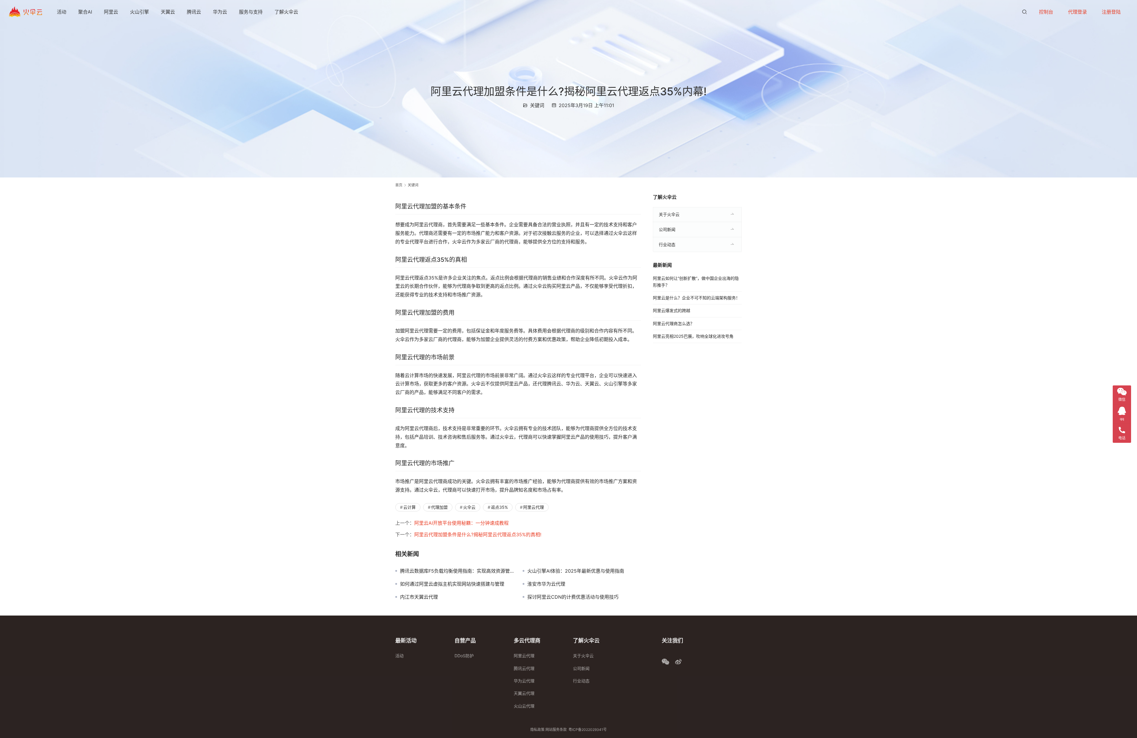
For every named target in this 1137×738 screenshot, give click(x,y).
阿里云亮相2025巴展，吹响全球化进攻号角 (693, 336)
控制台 (1046, 12)
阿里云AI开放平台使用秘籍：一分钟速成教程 (461, 523)
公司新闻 (667, 229)
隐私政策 (537, 729)
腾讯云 (194, 12)
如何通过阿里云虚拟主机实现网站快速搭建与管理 (452, 584)
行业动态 (667, 244)
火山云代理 (524, 705)
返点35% (499, 507)
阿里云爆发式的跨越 (671, 310)
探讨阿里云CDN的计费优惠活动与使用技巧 (573, 597)
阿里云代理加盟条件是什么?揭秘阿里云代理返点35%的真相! (477, 534)
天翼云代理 (524, 693)
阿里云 (111, 12)
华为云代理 (524, 680)
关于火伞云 (669, 214)
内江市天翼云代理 (419, 597)
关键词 (537, 105)
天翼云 (168, 12)
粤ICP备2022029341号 (587, 729)
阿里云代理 (533, 507)
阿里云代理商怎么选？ (673, 323)
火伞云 (469, 507)
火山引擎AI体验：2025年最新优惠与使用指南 (575, 571)
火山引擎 (139, 12)
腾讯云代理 (524, 668)
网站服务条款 (556, 729)
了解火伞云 (286, 12)
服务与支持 (251, 12)
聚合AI (85, 12)
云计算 (409, 507)
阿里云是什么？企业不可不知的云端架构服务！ (696, 297)
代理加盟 (439, 507)
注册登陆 (1111, 12)
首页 (398, 185)
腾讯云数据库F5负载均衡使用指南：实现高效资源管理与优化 (457, 571)
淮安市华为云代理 (546, 584)
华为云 (220, 12)
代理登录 (1077, 12)
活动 (61, 12)
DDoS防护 (464, 655)
